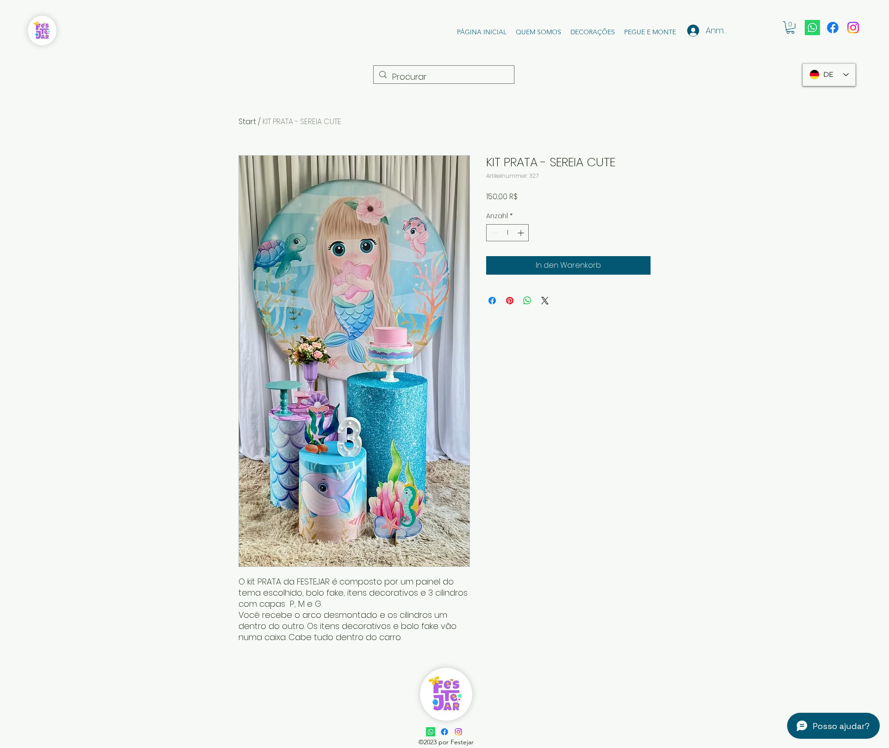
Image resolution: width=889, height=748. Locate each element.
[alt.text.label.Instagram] (853, 27)
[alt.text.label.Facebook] (832, 27)
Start (247, 121)
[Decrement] (493, 233)
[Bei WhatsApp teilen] (527, 300)
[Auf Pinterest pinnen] (509, 300)
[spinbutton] (507, 233)
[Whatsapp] (812, 27)
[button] (790, 27)
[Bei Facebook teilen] (492, 300)
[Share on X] (545, 300)
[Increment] (521, 233)
